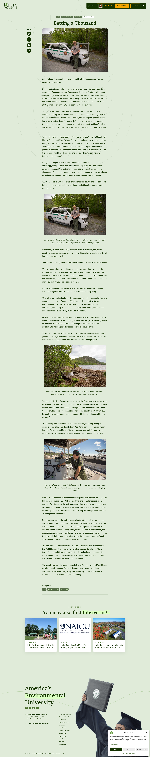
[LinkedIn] (29, 34)
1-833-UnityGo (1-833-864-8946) (38, 723)
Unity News (78, 17)
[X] (29, 39)
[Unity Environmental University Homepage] (11, 6)
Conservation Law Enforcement (65, 92)
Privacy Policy (132, 753)
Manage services (114, 744)
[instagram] (33, 708)
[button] (147, 733)
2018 (58, 17)
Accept (116, 749)
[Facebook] (29, 45)
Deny (128, 749)
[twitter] (37, 708)
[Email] (29, 50)
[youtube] (26, 708)
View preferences (141, 749)
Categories (46, 586)
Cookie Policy (125, 753)
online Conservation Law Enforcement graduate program (69, 175)
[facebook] (30, 708)
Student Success (67, 17)
